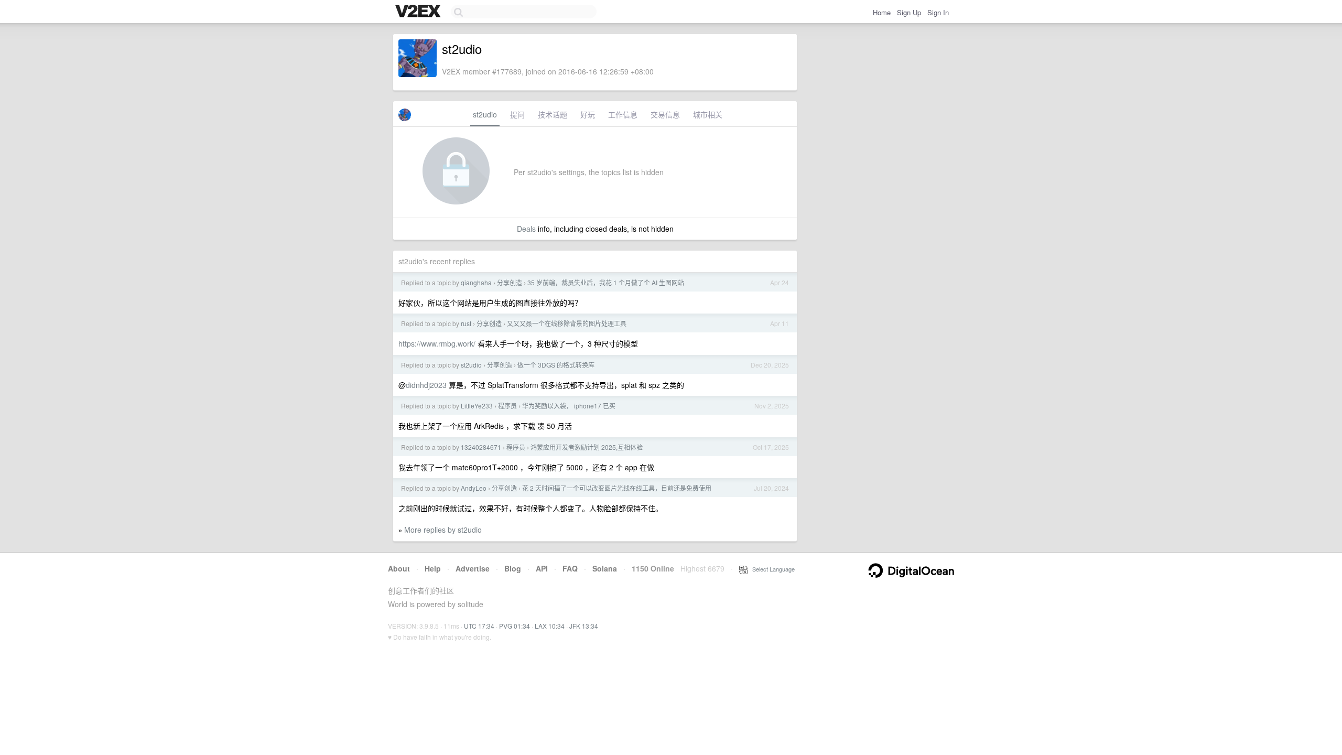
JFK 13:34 (583, 625)
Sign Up (909, 12)
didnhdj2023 (426, 385)
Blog (512, 568)
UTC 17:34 (479, 625)
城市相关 (707, 114)
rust (466, 323)
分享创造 (509, 282)
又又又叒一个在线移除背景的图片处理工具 (566, 323)
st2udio (485, 114)
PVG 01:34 (514, 625)
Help (433, 568)
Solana (604, 568)
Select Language (771, 569)
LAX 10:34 (550, 625)
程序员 (507, 405)
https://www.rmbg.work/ (436, 343)
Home (882, 12)
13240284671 (481, 447)
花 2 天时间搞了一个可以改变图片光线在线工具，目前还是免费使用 (616, 487)
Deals (526, 228)
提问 (517, 114)
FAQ (570, 568)
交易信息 (665, 114)
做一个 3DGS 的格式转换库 (555, 364)
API (542, 568)
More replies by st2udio (443, 529)
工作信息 (622, 114)
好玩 (587, 114)
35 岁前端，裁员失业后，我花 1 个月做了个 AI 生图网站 (605, 282)
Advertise (473, 568)
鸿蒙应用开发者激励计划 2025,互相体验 (587, 447)
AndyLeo (473, 487)
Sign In (938, 12)
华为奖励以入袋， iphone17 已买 (568, 405)
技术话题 (552, 114)
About (399, 568)
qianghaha (476, 282)
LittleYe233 (477, 405)
